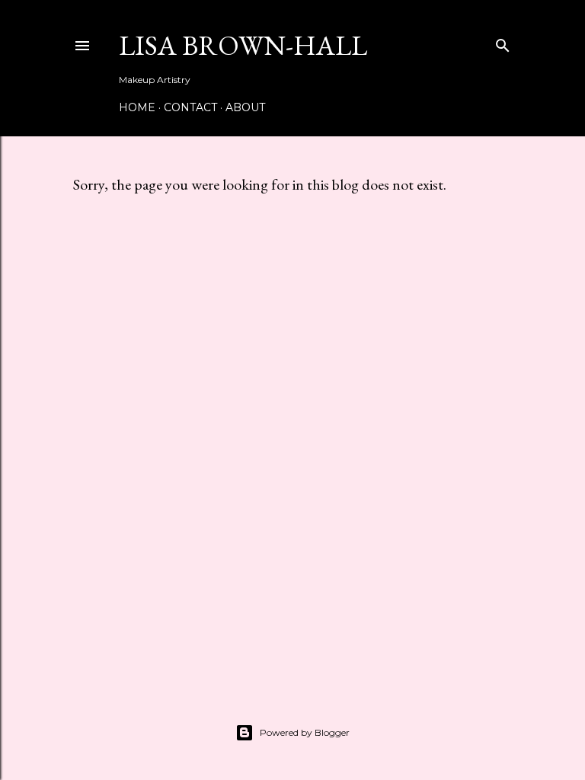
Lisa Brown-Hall (243, 45)
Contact (190, 107)
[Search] (503, 42)
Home (137, 107)
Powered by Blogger (305, 732)
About (245, 107)
